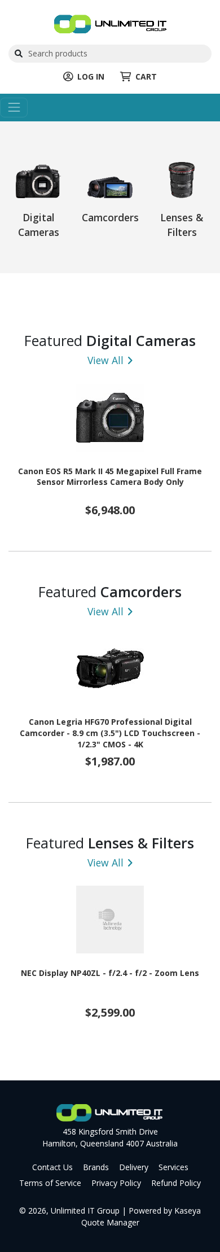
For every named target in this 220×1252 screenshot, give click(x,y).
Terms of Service (50, 1182)
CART (146, 76)
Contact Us (52, 1167)
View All (105, 360)
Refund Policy (176, 1182)
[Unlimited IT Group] (110, 22)
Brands (96, 1167)
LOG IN (90, 76)
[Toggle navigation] (14, 107)
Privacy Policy (116, 1182)
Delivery (133, 1167)
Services (173, 1167)
